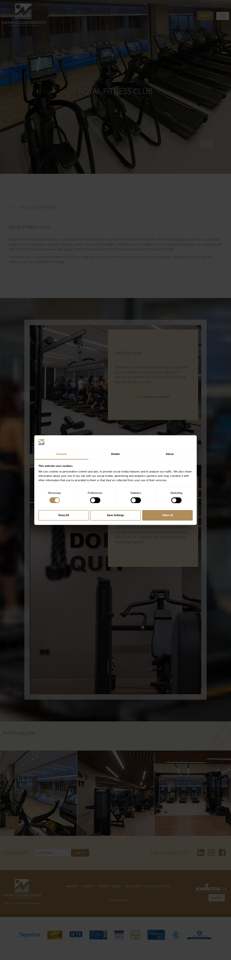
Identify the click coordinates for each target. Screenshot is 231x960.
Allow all (167, 515)
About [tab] (170, 454)
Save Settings (115, 515)
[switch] (95, 500)
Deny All (63, 515)
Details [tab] (115, 454)
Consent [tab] (61, 454)
